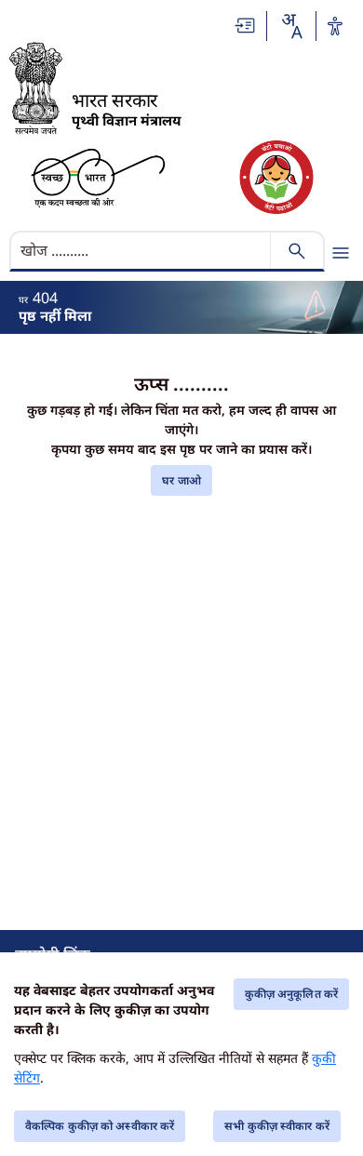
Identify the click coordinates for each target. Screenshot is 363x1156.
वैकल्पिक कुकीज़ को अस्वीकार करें (99, 1126)
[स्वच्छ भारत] (98, 177)
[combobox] (291, 26)
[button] (245, 25)
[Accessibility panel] (335, 26)
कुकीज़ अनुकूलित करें (291, 994)
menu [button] (340, 253)
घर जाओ (181, 480)
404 (45, 297)
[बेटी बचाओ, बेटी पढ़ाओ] (276, 177)
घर (23, 299)
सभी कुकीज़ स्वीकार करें (276, 1126)
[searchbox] (141, 250)
